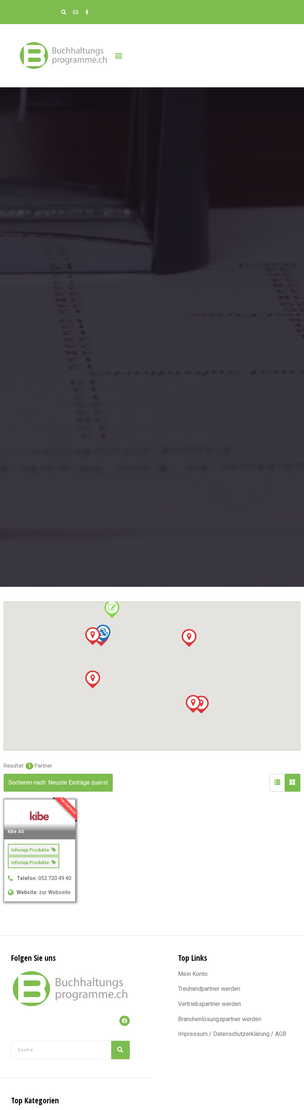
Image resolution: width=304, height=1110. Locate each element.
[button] (118, 55)
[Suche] (120, 1050)
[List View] (277, 783)
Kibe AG (16, 831)
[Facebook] (124, 1021)
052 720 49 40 (54, 878)
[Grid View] (292, 783)
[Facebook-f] (87, 12)
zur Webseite (54, 892)
